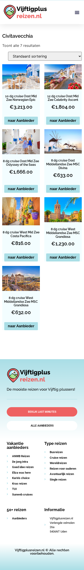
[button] (77, 12)
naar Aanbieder (21, 120)
